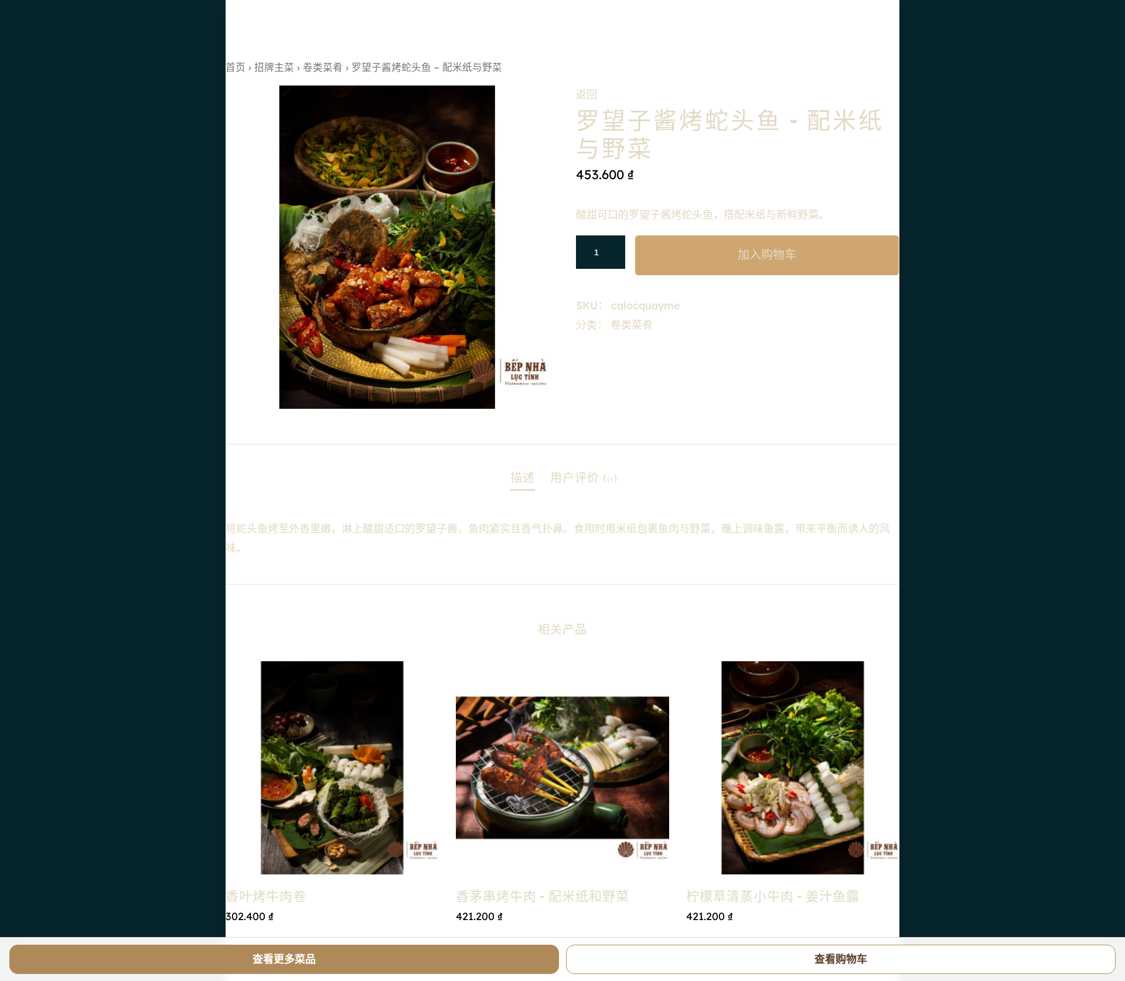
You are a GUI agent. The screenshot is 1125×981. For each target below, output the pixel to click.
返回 (586, 94)
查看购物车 (840, 959)
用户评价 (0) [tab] (584, 478)
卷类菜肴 (323, 67)
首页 (236, 67)
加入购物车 (767, 255)
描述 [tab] (522, 478)
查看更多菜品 (284, 959)
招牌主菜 (274, 67)
